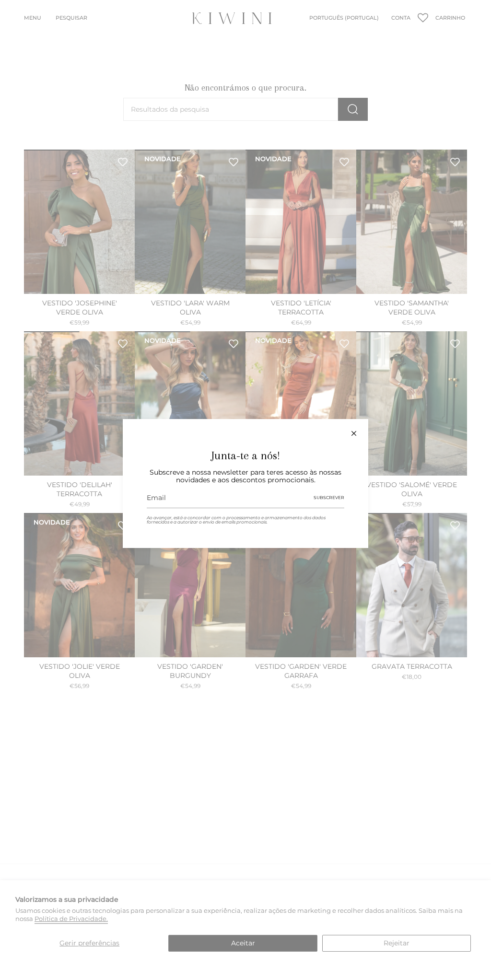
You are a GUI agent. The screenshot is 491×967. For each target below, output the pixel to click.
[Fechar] (354, 433)
